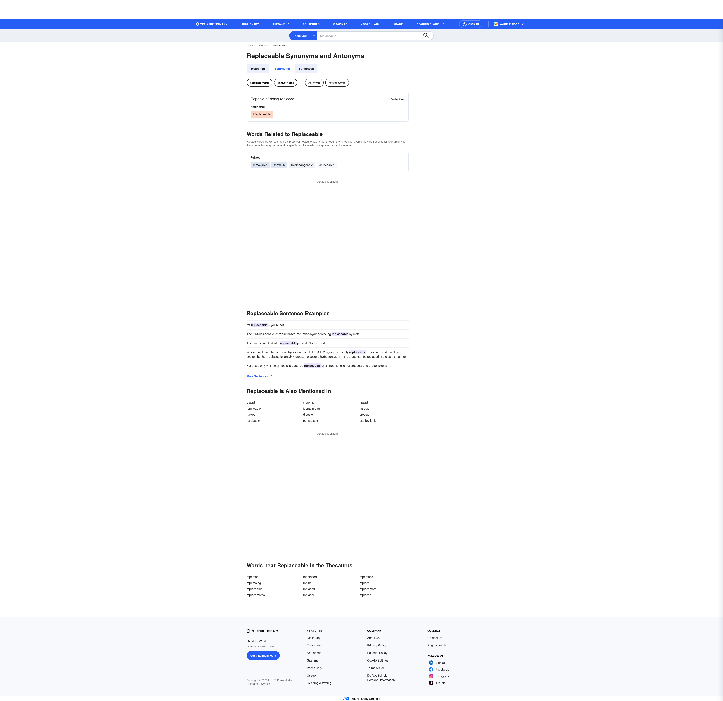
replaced (309, 589)
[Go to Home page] (212, 24)
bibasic (364, 414)
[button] (470, 24)
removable (260, 165)
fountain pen (311, 408)
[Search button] (427, 36)
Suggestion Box (438, 645)
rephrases (366, 577)
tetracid (364, 408)
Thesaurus (300, 35)
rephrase (253, 577)
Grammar (313, 660)
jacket (251, 414)
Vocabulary (314, 668)
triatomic (308, 402)
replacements (256, 595)
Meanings (258, 68)
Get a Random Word (263, 655)
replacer (308, 595)
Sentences (306, 68)
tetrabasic (253, 420)
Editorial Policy (377, 653)
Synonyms (282, 68)
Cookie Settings (377, 660)
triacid (364, 402)
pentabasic (310, 420)
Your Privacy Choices (365, 698)
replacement (368, 589)
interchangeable (302, 165)
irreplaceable (262, 114)
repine (307, 583)
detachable (326, 165)
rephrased (310, 577)
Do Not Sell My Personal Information (381, 677)
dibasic (308, 414)
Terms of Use (376, 668)
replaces (365, 595)
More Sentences (257, 376)
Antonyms (314, 82)
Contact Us (434, 638)
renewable (254, 408)
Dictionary (313, 638)
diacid (251, 402)
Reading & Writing (319, 683)
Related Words (337, 82)
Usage (311, 675)
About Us (373, 638)
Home (250, 45)
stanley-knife (368, 420)
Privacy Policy (376, 645)
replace (365, 583)
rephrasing (254, 583)
